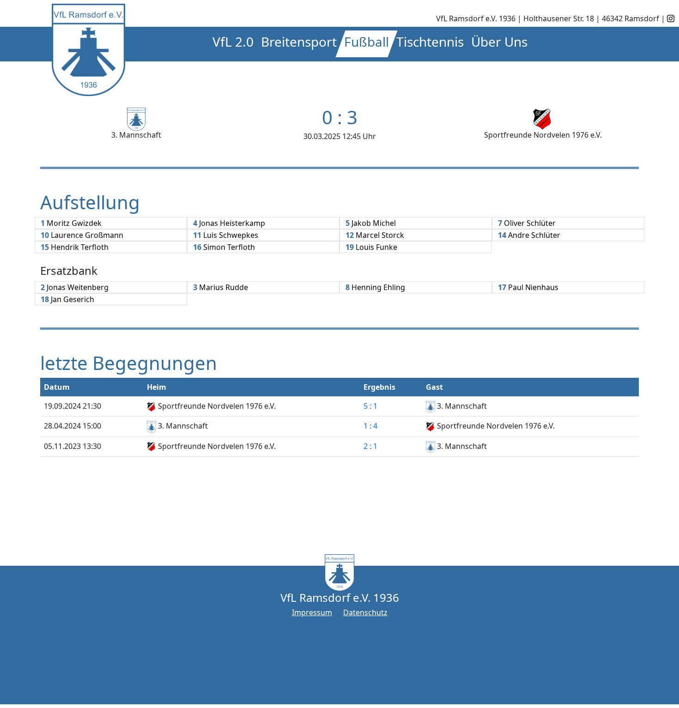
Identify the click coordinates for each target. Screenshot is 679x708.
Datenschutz (365, 612)
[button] (233, 43)
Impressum (312, 612)
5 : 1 (370, 406)
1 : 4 (370, 426)
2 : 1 (370, 446)
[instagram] (670, 18)
